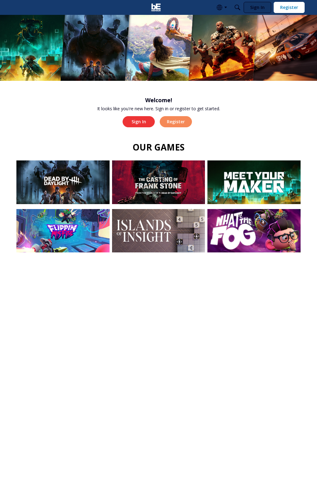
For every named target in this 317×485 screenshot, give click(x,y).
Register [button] (176, 122)
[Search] (237, 7)
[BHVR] (156, 7)
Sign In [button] (139, 122)
